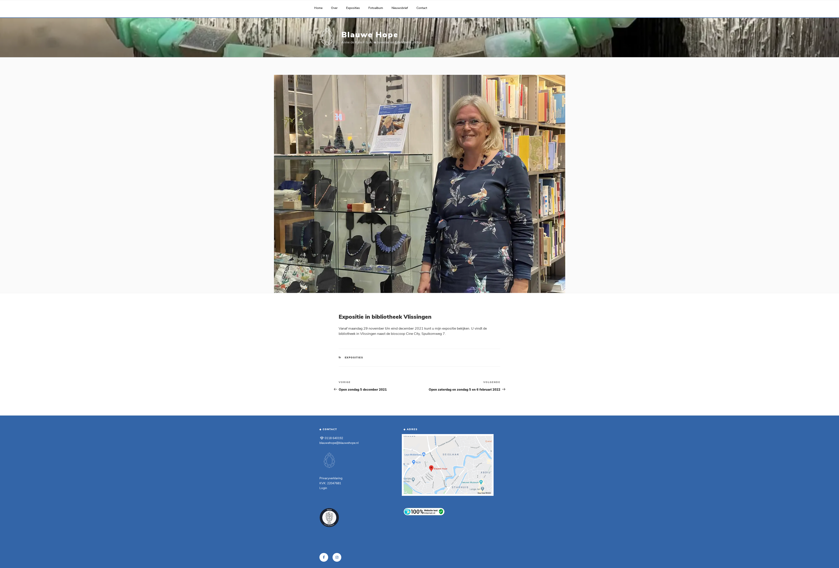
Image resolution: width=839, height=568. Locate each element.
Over (334, 8)
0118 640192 (333, 438)
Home (318, 8)
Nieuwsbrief (400, 8)
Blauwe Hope (369, 34)
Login (323, 488)
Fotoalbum (375, 8)
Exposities (353, 8)
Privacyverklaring (330, 478)
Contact (421, 8)
